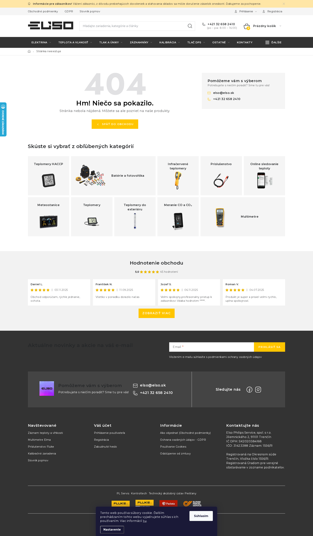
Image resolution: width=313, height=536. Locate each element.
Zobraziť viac (156, 313)
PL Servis (123, 493)
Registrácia (274, 11)
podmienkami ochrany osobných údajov (235, 357)
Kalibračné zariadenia (42, 453)
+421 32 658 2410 (221, 24)
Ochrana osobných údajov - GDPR (183, 439)
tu (145, 521)
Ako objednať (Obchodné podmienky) (185, 433)
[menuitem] (41, 42)
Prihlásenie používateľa (109, 433)
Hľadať (190, 26)
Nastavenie (112, 529)
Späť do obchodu (118, 124)
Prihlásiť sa (269, 347)
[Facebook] (249, 389)
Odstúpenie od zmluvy (175, 453)
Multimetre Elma (39, 439)
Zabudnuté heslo (105, 446)
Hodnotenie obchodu (156, 263)
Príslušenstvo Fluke (41, 446)
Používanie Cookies (173, 446)
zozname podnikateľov (266, 467)
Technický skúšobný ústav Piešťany (173, 493)
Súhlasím (201, 516)
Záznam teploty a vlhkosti (45, 433)
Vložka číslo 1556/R (254, 458)
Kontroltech (139, 493)
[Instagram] (258, 389)
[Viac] (273, 42)
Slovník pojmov (90, 11)
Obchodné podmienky (43, 11)
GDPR (69, 11)
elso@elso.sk (223, 93)
